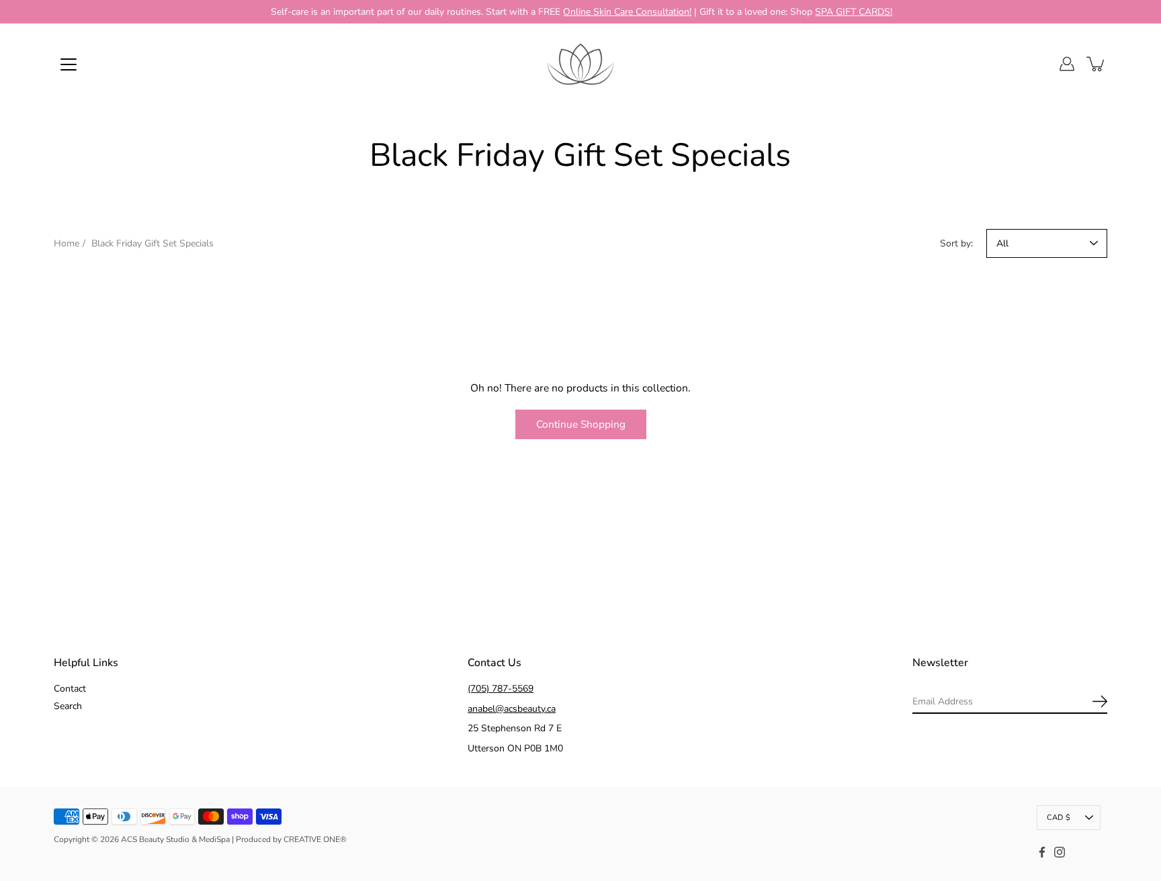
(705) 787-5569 (500, 688)
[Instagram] (1059, 852)
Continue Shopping (581, 424)
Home (66, 243)
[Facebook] (1042, 852)
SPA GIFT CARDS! (853, 11)
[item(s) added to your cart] (1096, 64)
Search (68, 706)
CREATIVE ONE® (315, 839)
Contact (70, 688)
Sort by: (956, 243)
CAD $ (1058, 818)
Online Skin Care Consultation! (627, 11)
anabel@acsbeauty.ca (512, 708)
